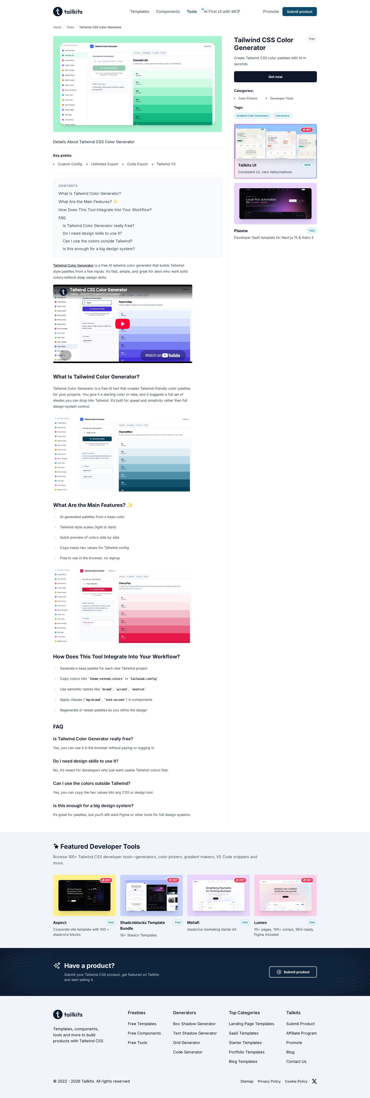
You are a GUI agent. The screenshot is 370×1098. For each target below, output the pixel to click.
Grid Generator (186, 1042)
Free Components (144, 1033)
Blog (290, 1052)
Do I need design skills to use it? (92, 233)
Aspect (60, 922)
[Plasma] (275, 203)
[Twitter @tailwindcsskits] (314, 1081)
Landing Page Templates (251, 1023)
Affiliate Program (301, 1033)
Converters (282, 115)
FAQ (62, 218)
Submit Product (300, 1023)
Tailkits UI (247, 165)
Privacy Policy (269, 1081)
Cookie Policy (296, 1081)
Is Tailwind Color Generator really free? (98, 225)
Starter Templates (245, 1042)
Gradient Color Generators (252, 115)
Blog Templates (243, 1061)
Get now (276, 77)
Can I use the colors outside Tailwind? (97, 241)
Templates (139, 11)
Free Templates (142, 1023)
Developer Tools (281, 98)
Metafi (193, 922)
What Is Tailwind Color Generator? (89, 193)
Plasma (241, 230)
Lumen (260, 922)
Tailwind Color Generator (73, 265)
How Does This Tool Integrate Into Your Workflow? (105, 209)
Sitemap (247, 1081)
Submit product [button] (299, 11)
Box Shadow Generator (194, 1023)
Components (168, 11)
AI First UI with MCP (222, 11)
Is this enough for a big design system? (99, 248)
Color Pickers (247, 98)
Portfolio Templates (247, 1052)
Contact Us (296, 1061)
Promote (271, 11)
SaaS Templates (244, 1033)
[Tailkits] (68, 11)
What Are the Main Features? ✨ (88, 201)
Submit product (297, 972)
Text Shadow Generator (195, 1033)
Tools (192, 11)
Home (57, 27)
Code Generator (188, 1052)
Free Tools (137, 1042)
